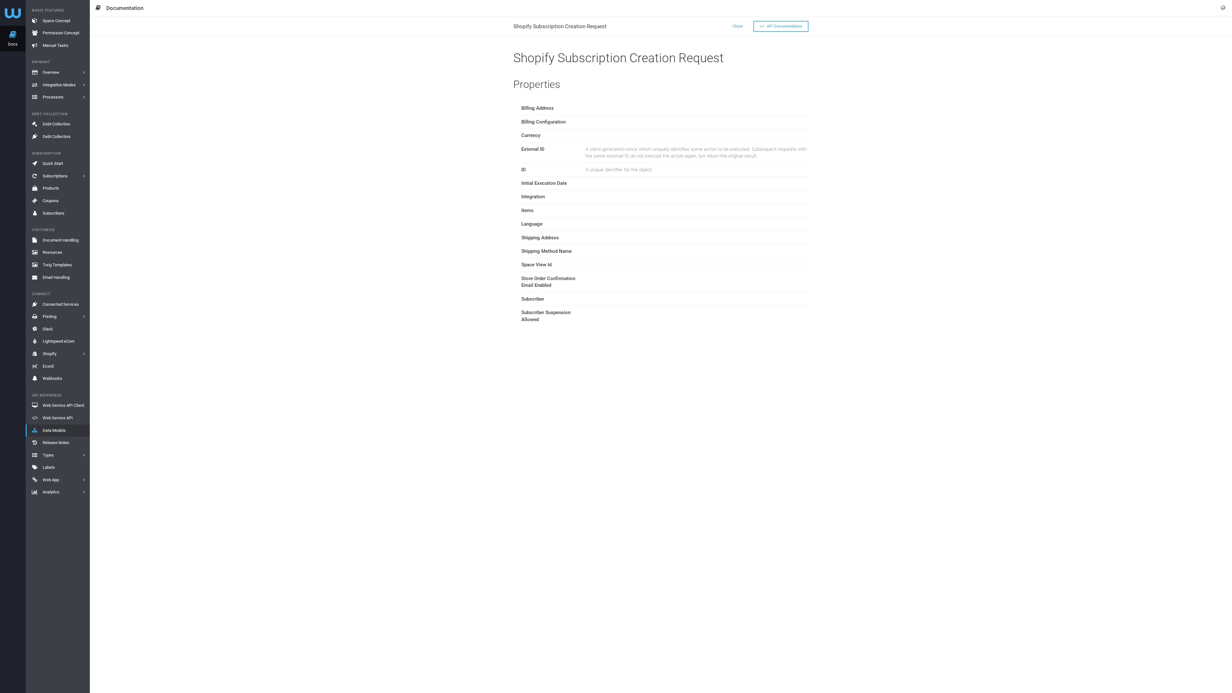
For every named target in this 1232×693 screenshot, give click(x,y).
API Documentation (784, 26)
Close (737, 26)
